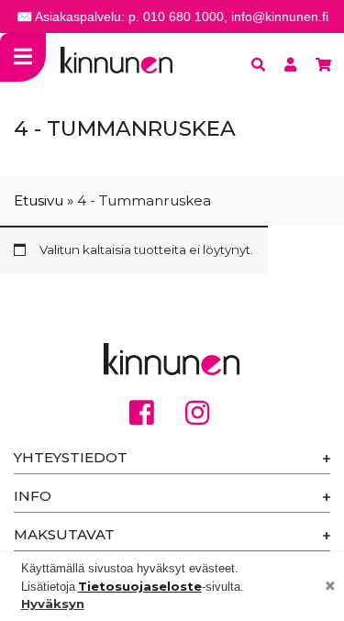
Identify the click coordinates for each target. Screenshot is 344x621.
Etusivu (38, 200)
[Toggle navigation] (23, 57)
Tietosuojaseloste (140, 586)
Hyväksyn (52, 603)
